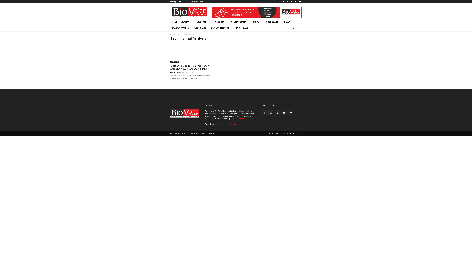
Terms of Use (273, 133)
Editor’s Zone (218, 22)
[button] (293, 28)
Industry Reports (239, 22)
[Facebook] (283, 1)
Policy (287, 22)
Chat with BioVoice (220, 28)
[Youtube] (300, 1)
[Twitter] (296, 1)
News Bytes (186, 22)
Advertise (290, 133)
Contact (299, 133)
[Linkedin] (292, 1)
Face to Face (200, 28)
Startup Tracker (180, 28)
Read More (240, 119)
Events (256, 22)
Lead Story (202, 22)
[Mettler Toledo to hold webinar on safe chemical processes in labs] (190, 53)
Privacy (282, 133)
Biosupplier (174, 62)
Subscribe (194, 2)
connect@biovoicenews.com (225, 124)
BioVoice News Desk (177, 72)
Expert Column (272, 22)
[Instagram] (287, 1)
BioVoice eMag (241, 28)
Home (174, 22)
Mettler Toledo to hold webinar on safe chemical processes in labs (189, 67)
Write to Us (203, 2)
